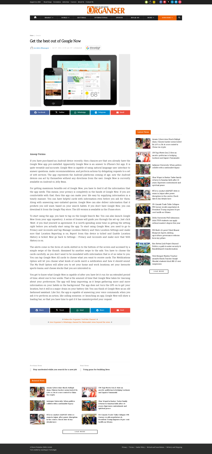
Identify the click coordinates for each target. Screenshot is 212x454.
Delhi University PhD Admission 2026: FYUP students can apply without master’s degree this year (166, 221)
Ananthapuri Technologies (48, 450)
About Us (81, 2)
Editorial (81, 18)
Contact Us (89, 2)
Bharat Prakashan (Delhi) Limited (41, 447)
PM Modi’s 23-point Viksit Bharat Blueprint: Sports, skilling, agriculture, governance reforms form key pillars (166, 234)
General (38, 36)
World (64, 18)
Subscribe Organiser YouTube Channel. (80, 319)
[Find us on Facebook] (160, 2)
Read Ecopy (48, 2)
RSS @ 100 (135, 18)
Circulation (57, 2)
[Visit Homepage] (106, 10)
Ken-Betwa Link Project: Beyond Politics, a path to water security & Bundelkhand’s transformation (166, 246)
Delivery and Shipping (174, 447)
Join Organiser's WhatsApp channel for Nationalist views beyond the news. (80, 322)
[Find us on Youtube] (164, 2)
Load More (80, 432)
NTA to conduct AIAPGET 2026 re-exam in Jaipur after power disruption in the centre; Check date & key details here (61, 419)
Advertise (65, 2)
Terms (131, 447)
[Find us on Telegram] (176, 2)
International (101, 18)
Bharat (48, 18)
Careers (73, 2)
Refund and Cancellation (155, 447)
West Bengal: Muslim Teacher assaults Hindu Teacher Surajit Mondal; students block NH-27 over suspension (166, 260)
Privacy (124, 447)
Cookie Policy (140, 447)
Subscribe (166, 18)
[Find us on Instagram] (179, 2)
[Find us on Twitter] (168, 2)
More (150, 18)
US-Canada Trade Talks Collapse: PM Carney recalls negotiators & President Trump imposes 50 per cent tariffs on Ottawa (113, 419)
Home (31, 36)
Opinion (119, 18)
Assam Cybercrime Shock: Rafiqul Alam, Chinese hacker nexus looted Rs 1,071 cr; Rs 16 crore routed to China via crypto (61, 392)
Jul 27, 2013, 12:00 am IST (62, 48)
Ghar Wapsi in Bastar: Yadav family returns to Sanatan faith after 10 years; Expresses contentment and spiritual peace (112, 405)
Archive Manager (41, 48)
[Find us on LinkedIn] (172, 2)
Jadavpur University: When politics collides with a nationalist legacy (60, 402)
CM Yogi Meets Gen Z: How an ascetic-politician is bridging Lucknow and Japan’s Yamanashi (114, 390)
